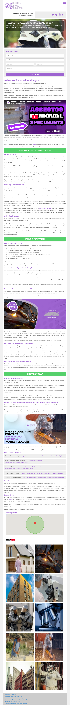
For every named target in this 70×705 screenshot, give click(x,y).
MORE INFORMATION (35, 239)
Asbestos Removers (10, 694)
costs (10, 499)
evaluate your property (45, 208)
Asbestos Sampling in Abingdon (13, 696)
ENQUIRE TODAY (35, 374)
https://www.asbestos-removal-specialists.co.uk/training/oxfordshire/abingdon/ (43, 477)
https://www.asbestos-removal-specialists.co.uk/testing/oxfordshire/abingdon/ (42, 456)
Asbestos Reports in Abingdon (13, 701)
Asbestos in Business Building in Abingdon (16, 699)
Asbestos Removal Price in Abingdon (15, 698)
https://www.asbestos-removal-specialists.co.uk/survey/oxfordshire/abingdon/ (42, 473)
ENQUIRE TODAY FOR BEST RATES (35, 150)
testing (34, 144)
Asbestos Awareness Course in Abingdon (16, 703)
